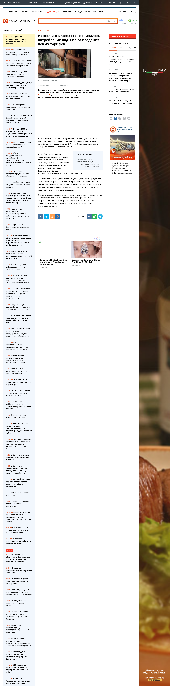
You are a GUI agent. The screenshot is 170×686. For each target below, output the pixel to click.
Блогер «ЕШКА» (38, 11)
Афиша (25, 11)
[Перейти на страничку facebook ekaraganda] (101, 2)
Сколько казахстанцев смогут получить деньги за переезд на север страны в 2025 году (88, 163)
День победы (53, 11)
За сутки (113, 47)
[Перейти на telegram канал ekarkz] (110, 2)
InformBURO (64, 85)
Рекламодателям (47, 2)
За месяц (121, 47)
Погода (78, 11)
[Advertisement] (77, 118)
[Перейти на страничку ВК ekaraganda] (97, 2)
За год (128, 47)
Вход (133, 11)
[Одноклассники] (52, 216)
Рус (124, 11)
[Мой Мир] (57, 216)
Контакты (33, 2)
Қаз (119, 11)
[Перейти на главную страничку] (5, 3)
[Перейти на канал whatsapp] (114, 2)
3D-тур (87, 11)
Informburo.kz (44, 95)
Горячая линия (14, 3)
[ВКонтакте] (40, 216)
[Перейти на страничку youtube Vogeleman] (105, 2)
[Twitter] (46, 216)
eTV (94, 11)
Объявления (67, 11)
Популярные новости (120, 43)
